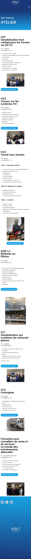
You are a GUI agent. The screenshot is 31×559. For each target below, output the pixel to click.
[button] (29, 7)
